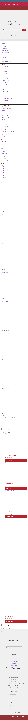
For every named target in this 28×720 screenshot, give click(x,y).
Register (21, 4)
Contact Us (14, 665)
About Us (14, 663)
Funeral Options (14, 661)
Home (2, 417)
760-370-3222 (14, 679)
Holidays (7, 417)
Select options (9, 460)
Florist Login (7, 4)
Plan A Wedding (14, 659)
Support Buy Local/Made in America (14, 1)
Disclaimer (18, 718)
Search (24, 29)
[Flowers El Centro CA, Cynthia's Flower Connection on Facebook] (13, 643)
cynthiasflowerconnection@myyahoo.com (14, 683)
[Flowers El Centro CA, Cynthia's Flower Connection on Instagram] (14, 643)
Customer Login (15, 4)
